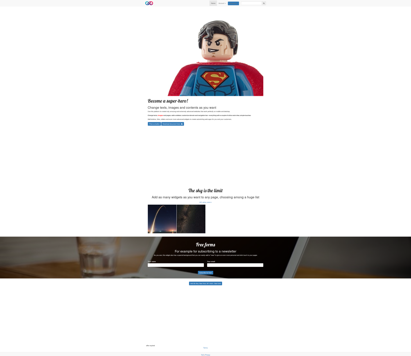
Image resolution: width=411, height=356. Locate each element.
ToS (202, 355)
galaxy (204, 202)
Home (213, 3)
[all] (200, 202)
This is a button (154, 124)
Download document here (172, 124)
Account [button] (222, 3)
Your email (211, 261)
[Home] (149, 3)
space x (209, 202)
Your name (152, 261)
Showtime (233, 3)
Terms (205, 348)
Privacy (207, 355)
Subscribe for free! (205, 273)
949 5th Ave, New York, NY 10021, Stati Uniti (205, 283)
